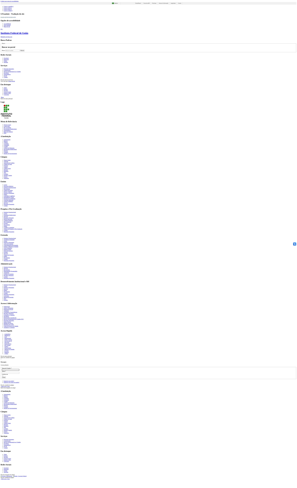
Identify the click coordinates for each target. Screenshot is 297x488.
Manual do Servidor (8, 297)
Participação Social (8, 309)
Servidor (6, 90)
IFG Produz (7, 345)
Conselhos (6, 143)
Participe (154, 3)
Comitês (6, 146)
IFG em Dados (7, 127)
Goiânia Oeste (7, 168)
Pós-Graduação (7, 222)
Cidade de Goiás (8, 164)
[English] (4, 17)
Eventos (6, 223)
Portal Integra (7, 344)
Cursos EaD (7, 126)
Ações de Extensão (8, 244)
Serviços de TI (8, 341)
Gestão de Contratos (9, 274)
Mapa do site (7, 26)
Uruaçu (5, 177)
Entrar (3, 377)
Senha (4, 371)
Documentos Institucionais (10, 129)
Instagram (6, 469)
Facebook (6, 468)
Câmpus (6, 142)
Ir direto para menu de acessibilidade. (10, 1)
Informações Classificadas (10, 317)
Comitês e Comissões (9, 227)
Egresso (6, 89)
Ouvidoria (6, 73)
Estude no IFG (7, 93)
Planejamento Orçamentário (10, 271)
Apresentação (7, 139)
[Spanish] (12, 17)
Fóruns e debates (8, 191)
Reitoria (6, 141)
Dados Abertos (7, 322)
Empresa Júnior (7, 249)
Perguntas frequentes (9, 69)
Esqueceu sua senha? (9, 381)
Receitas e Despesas (9, 275)
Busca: (3, 50)
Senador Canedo (8, 175)
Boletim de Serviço (8, 323)
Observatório (7, 348)
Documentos (7, 189)
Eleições (6, 150)
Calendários (7, 334)
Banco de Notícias (8, 131)
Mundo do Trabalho (9, 349)
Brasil (116, 3)
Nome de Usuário (6, 368)
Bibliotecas (7, 335)
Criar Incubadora (8, 248)
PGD (5, 133)
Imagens (6, 352)
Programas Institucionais (10, 215)
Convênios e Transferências (10, 312)
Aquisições (6, 272)
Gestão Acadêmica (8, 201)
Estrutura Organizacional (10, 187)
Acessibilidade (7, 24)
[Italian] (10, 17)
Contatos (6, 152)
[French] (6, 17)
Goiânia (6, 167)
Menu (2, 97)
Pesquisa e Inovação (9, 217)
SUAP (5, 75)
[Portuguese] (2, 17)
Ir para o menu (8, 8)
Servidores (6, 316)
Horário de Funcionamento (10, 153)
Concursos (6, 94)
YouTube (6, 472)
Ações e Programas (8, 308)
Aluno (5, 87)
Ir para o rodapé (8, 10)
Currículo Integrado (8, 200)
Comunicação (7, 70)
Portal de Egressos (8, 250)
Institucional (7, 306)
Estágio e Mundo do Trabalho (11, 246)
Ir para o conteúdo (9, 6)
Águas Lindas (7, 160)
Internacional (7, 338)
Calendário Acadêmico (9, 196)
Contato (6, 77)
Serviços (6, 203)
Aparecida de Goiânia (9, 163)
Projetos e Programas (9, 193)
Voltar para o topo (5, 386)
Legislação (173, 3)
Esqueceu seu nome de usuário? (11, 382)
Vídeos (6, 353)
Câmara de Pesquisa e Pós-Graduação (13, 229)
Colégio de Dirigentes (9, 148)
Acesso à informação (163, 3)
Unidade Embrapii (8, 220)
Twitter (5, 470)
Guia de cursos (7, 92)
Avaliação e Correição (9, 327)
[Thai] (15, 17)
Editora (6, 346)
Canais (179, 3)
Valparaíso (6, 178)
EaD (5, 337)
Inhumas (6, 170)
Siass (5, 298)
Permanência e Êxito (9, 197)
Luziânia (6, 174)
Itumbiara (6, 171)
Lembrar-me (5, 374)
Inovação (6, 342)
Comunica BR (146, 3)
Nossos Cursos (7, 124)
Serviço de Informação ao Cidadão (12, 71)
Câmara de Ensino (8, 190)
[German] (8, 17)
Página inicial (11, 81)
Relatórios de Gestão (9, 324)
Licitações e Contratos (9, 315)
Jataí (5, 172)
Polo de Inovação (8, 219)
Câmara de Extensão (9, 255)
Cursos (5, 184)
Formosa (6, 165)
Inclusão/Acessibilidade (9, 198)
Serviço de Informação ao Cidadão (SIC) (14, 319)
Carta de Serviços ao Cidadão (11, 326)
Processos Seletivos (8, 186)
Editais (5, 194)
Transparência (7, 74)
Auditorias (6, 310)
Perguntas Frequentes (9, 204)
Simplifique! (138, 3)
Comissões (6, 145)
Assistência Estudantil (9, 239)
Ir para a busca (8, 9)
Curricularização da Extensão (11, 245)
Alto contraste (7, 25)
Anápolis (6, 161)
